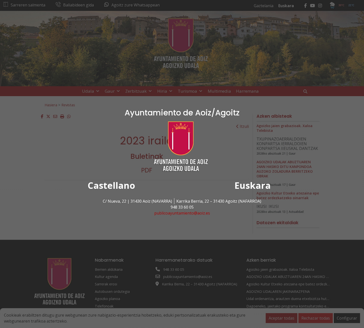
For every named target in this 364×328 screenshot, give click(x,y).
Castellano (111, 185)
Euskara (252, 185)
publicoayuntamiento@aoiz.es (182, 213)
